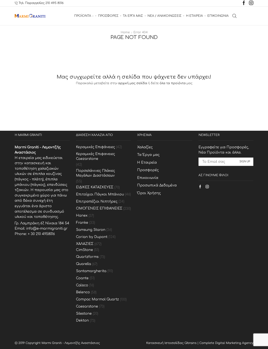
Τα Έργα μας (148, 155)
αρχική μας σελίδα (132, 83)
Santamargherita (91, 271)
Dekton (82, 320)
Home (125, 32)
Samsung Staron (90, 230)
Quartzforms (87, 257)
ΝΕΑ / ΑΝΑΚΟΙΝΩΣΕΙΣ (164, 15)
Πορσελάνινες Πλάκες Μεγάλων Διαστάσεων (95, 173)
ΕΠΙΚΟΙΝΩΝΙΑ (218, 15)
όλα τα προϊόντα (173, 83)
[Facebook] (244, 3)
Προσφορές (148, 170)
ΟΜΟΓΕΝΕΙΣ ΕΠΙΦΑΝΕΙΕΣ (99, 208)
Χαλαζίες (145, 147)
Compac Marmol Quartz (97, 299)
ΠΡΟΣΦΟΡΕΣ (108, 15)
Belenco (83, 292)
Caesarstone (87, 306)
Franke (82, 223)
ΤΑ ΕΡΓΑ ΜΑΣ (133, 15)
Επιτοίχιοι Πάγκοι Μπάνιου (100, 194)
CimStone (84, 250)
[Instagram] (251, 3)
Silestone (84, 313)
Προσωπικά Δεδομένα (157, 185)
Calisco (82, 285)
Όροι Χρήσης (149, 193)
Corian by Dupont (91, 237)
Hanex (82, 215)
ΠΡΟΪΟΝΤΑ (82, 15)
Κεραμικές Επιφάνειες (95, 147)
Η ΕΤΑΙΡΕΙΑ (194, 15)
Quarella (83, 264)
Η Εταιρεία (147, 162)
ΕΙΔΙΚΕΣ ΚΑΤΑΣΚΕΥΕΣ (94, 187)
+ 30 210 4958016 (41, 234)
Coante (82, 278)
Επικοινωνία (147, 178)
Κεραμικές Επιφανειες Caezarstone (95, 156)
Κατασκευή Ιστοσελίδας (165, 343)
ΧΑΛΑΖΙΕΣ (84, 244)
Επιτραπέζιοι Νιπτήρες (96, 201)
